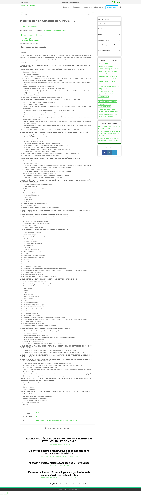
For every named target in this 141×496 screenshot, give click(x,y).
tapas (100, 116)
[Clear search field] (119, 23)
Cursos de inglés (103, 81)
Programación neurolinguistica (107, 109)
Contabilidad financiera (105, 76)
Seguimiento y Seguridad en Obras (57, 30)
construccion (107, 74)
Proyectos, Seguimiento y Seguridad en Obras (67, 456)
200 (37, 413)
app (111, 68)
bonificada (107, 71)
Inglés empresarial (104, 96)
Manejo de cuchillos (104, 101)
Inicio (67, 7)
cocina (100, 74)
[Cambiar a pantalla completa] (5, 493)
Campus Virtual (111, 7)
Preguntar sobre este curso (29, 26)
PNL (110, 104)
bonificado (114, 71)
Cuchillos (114, 76)
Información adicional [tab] (30, 40)
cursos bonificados (112, 79)
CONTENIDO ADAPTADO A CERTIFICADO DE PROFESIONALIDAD (56, 420)
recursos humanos (104, 111)
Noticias (89, 7)
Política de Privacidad (74, 489)
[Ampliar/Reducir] (1, 493)
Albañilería (52, 444)
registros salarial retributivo (106, 114)
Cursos (77, 7)
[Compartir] (9, 493)
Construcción (115, 74)
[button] (109, 29)
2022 (100, 63)
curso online (102, 79)
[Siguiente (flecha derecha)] (5, 495)
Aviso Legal (62, 489)
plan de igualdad (103, 104)
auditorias (116, 68)
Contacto (99, 7)
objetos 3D (114, 101)
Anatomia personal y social (106, 66)
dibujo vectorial (103, 84)
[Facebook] (104, 152)
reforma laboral (114, 111)
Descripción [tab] (26, 38)
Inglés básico (113, 94)
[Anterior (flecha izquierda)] (1, 495)
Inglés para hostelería (104, 99)
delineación (112, 81)
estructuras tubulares (113, 84)
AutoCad (101, 71)
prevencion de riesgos (105, 106)
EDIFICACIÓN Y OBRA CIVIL (62, 444)
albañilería (105, 63)
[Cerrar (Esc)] (13, 493)
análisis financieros (104, 68)
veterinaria (110, 116)
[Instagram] (109, 152)
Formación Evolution (104, 91)
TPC (104, 116)
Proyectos (45, 30)
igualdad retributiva (104, 94)
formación (105, 89)
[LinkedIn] (114, 152)
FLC (100, 89)
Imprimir (41, 35)
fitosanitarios (115, 86)
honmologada (114, 91)
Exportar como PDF (29, 35)
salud (116, 114)
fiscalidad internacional (105, 86)
